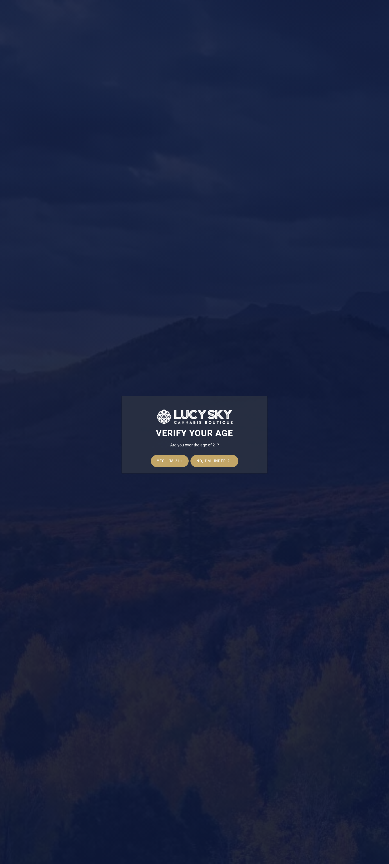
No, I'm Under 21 (214, 461)
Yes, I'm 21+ (170, 461)
